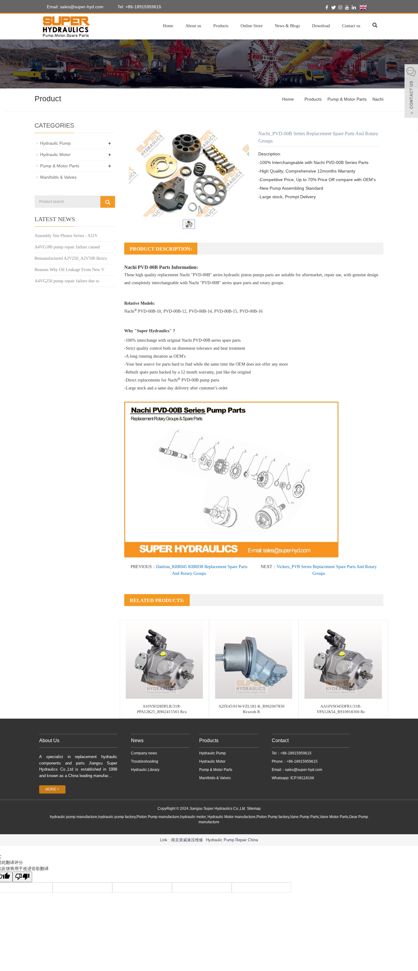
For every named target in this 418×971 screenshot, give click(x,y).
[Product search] (107, 202)
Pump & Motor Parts (347, 99)
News (137, 740)
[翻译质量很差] (22, 877)
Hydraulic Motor (55, 154)
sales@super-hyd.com (303, 770)
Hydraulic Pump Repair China (232, 840)
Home (168, 26)
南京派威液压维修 (187, 840)
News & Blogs (287, 26)
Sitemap (254, 808)
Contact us (351, 26)
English (375, 7)
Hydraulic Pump (55, 143)
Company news (144, 753)
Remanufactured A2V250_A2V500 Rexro (71, 258)
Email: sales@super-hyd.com (74, 6)
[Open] (411, 91)
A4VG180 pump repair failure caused (67, 247)
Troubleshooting (144, 761)
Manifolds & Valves (58, 177)
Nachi (377, 99)
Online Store (252, 26)
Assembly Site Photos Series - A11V (66, 235)
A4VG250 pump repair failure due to (67, 281)
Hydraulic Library (145, 770)
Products (220, 26)
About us (193, 26)
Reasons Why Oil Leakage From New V (69, 269)
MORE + (52, 789)
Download (321, 26)
